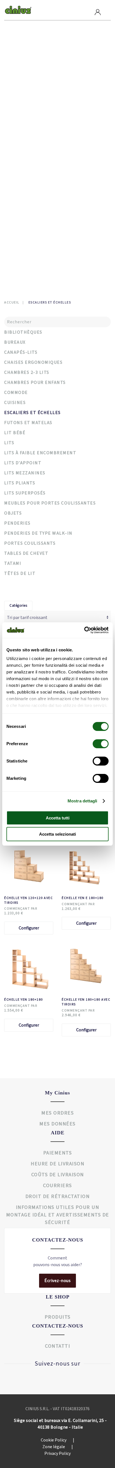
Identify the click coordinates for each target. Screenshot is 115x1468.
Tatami (18, 199)
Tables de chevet (28, 90)
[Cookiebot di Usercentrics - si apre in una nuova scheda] (84, 630)
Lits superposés (26, 124)
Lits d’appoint (22, 463)
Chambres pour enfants (34, 73)
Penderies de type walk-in (36, 65)
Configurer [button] (29, 928)
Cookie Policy (57, 1440)
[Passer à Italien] (16, 262)
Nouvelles (26, 239)
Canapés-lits (24, 99)
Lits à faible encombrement (38, 140)
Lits (15, 115)
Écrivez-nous (57, 1281)
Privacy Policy (57, 1453)
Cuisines (15, 403)
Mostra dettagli (82, 800)
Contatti (23, 250)
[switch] (95, 743)
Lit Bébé (14, 433)
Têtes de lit (23, 207)
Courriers (57, 1185)
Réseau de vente (34, 217)
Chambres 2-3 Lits (26, 372)
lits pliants (19, 483)
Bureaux (19, 182)
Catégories (18, 605)
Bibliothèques (25, 149)
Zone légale (57, 1447)
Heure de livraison (57, 1163)
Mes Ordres (57, 1113)
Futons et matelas (30, 107)
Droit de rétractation (57, 1196)
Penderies (20, 57)
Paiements (57, 1152)
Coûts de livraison (57, 1174)
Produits (24, 47)
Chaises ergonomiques (33, 191)
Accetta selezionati (57, 834)
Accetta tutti (58, 818)
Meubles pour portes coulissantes (46, 157)
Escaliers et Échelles (32, 174)
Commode (20, 82)
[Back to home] (18, 10)
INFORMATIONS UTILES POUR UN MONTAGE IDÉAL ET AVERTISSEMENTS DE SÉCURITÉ (57, 1215)
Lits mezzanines (27, 132)
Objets (18, 166)
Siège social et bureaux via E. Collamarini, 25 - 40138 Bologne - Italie (60, 1423)
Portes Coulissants (30, 543)
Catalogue (25, 228)
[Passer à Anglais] (25, 262)
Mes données (57, 1123)
